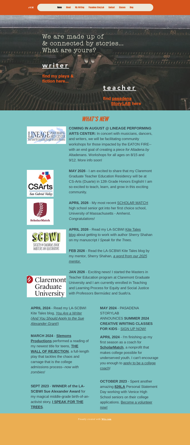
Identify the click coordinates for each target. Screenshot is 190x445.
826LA (119, 387)
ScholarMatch (112, 347)
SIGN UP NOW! (133, 329)
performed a (62, 341)
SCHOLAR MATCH (132, 203)
